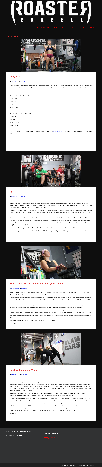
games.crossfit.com (58, 131)
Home (36, 28)
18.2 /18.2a (15, 76)
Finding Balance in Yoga (23, 370)
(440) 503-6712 (51, 437)
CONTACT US (65, 28)
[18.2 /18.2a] (51, 55)
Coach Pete (22, 81)
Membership (45, 28)
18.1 (12, 192)
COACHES (55, 28)
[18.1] (51, 171)
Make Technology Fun (72, 465)
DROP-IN (81, 28)
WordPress (93, 465)
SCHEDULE (90, 28)
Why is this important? (38, 384)
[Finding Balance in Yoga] (51, 349)
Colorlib (84, 465)
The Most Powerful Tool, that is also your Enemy (36, 283)
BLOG (74, 28)
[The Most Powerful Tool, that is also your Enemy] (51, 262)
